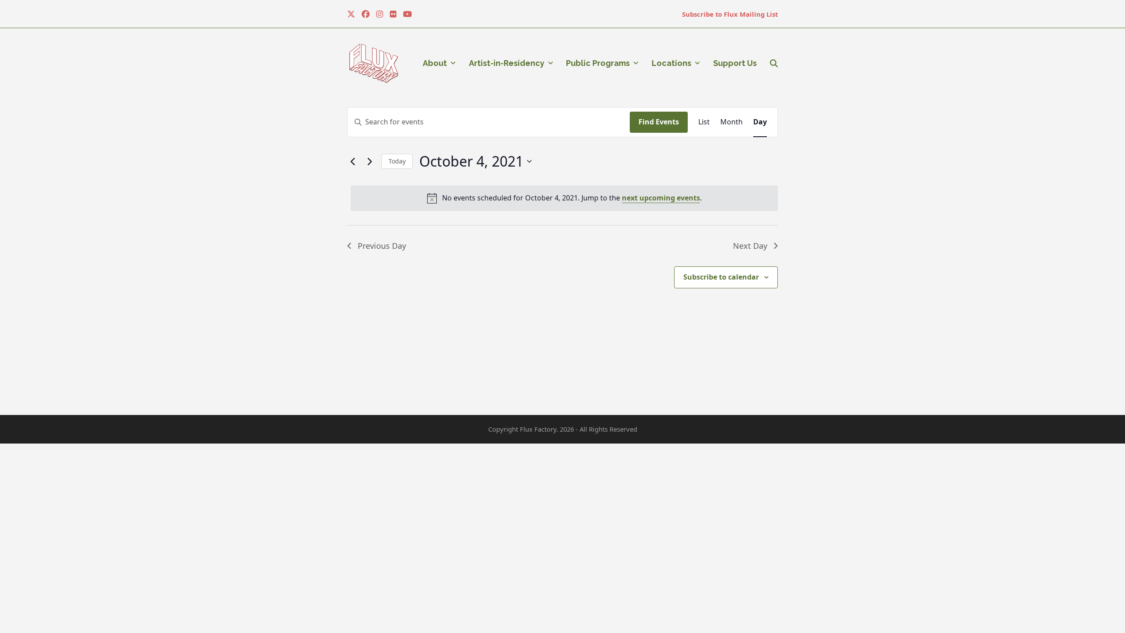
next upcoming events (661, 198)
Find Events (659, 122)
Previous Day (382, 245)
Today (397, 161)
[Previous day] (352, 161)
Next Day (750, 245)
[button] (773, 63)
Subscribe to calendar (721, 277)
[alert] (564, 198)
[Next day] (369, 161)
